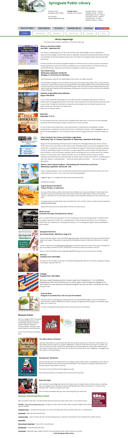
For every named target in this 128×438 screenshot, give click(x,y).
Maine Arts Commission (64, 245)
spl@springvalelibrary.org (56, 18)
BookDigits (21, 420)
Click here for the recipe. (48, 203)
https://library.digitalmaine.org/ (35, 404)
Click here (95, 159)
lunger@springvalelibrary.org (71, 251)
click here (98, 129)
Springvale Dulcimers (48, 232)
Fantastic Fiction (23, 410)
